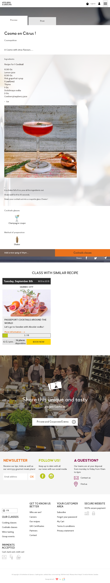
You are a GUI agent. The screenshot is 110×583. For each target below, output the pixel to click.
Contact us (85, 477)
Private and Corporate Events (53, 421)
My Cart (60, 521)
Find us (83, 484)
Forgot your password (67, 517)
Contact (33, 535)
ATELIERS (7, 3)
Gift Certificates (37, 526)
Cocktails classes (9, 527)
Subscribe (61, 512)
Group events (8, 536)
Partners (33, 530)
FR (7, 510)
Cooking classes (9, 522)
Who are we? (36, 512)
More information (12, 332)
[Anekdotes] (63, 579)
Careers (33, 517)
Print (42, 21)
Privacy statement (65, 530)
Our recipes (35, 521)
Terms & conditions (66, 526)
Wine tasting (8, 532)
